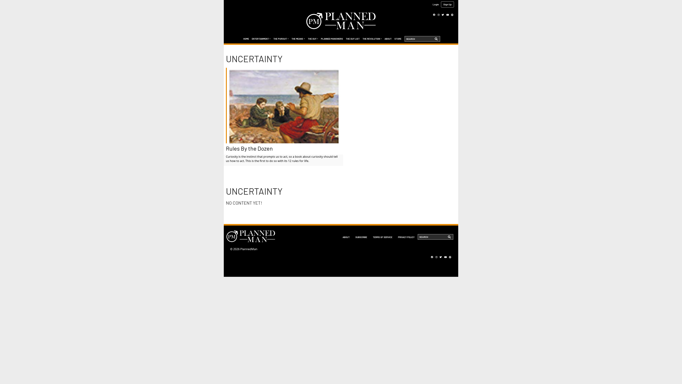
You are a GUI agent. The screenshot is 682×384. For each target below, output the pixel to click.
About (388, 38)
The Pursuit (280, 38)
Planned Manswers (332, 38)
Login (436, 4)
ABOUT (346, 237)
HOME (246, 38)
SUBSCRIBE (361, 237)
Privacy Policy (406, 237)
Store (397, 38)
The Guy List (353, 38)
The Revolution (371, 38)
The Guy (312, 38)
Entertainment (260, 38)
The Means (297, 38)
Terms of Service (382, 237)
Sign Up (447, 4)
